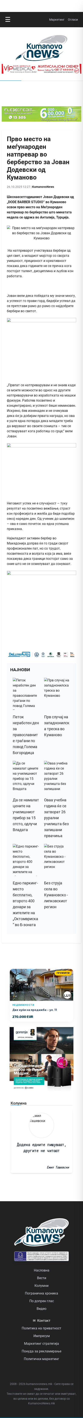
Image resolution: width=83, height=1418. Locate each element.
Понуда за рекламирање (41, 1351)
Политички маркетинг (41, 1359)
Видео (41, 1309)
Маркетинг (56, 19)
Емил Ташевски (58, 1167)
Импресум (41, 1336)
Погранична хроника (41, 1293)
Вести (41, 1278)
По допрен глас (41, 1301)
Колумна (19, 1103)
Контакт (41, 1321)
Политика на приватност (41, 1328)
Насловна (41, 1270)
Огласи (73, 19)
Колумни (41, 1286)
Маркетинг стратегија (41, 1344)
